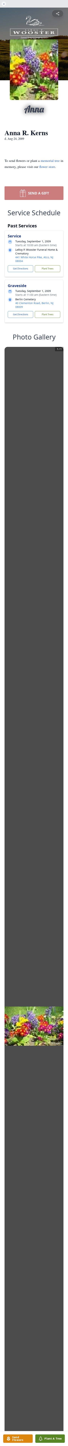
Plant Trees (47, 268)
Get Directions (20, 268)
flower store (47, 166)
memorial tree (50, 160)
